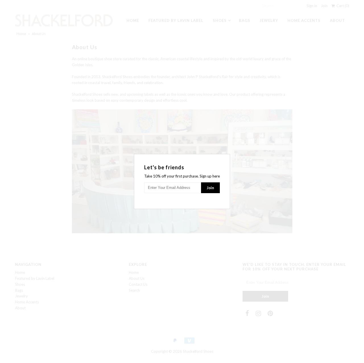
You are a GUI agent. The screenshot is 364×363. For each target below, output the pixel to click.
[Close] (226, 157)
